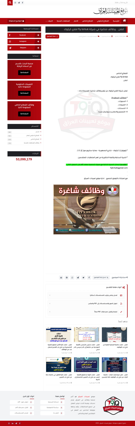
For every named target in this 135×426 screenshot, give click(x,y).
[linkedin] (12, 423)
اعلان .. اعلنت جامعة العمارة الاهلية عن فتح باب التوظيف (115, 346)
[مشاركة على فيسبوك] (89, 278)
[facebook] (19, 423)
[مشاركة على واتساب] (72, 278)
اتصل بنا (56, 413)
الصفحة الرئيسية (92, 36)
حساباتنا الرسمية (53, 402)
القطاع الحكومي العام (33, 135)
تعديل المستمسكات (21, 413)
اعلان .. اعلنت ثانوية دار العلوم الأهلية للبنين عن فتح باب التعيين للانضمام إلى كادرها (87, 377)
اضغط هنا (24, 73)
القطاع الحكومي (103, 21)
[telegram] (16, 423)
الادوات (50, 21)
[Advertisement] (86, 55)
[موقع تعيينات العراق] (110, 11)
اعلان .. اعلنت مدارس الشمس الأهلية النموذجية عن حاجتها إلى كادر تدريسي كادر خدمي (87, 347)
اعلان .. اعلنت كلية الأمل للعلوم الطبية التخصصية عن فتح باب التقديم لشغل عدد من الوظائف (60, 347)
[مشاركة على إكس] (83, 278)
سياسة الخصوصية (53, 407)
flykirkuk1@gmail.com (119, 168)
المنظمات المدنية (63, 21)
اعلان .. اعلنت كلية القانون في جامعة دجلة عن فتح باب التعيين (59, 376)
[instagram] (9, 423)
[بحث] (10, 2)
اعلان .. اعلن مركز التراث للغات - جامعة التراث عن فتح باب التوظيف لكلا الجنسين (115, 376)
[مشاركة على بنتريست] (67, 278)
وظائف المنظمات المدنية (31, 143)
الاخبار (76, 21)
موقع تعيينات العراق (106, 423)
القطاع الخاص (87, 21)
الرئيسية (116, 21)
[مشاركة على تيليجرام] (78, 278)
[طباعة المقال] (61, 278)
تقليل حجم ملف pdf (22, 407)
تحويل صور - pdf (23, 402)
